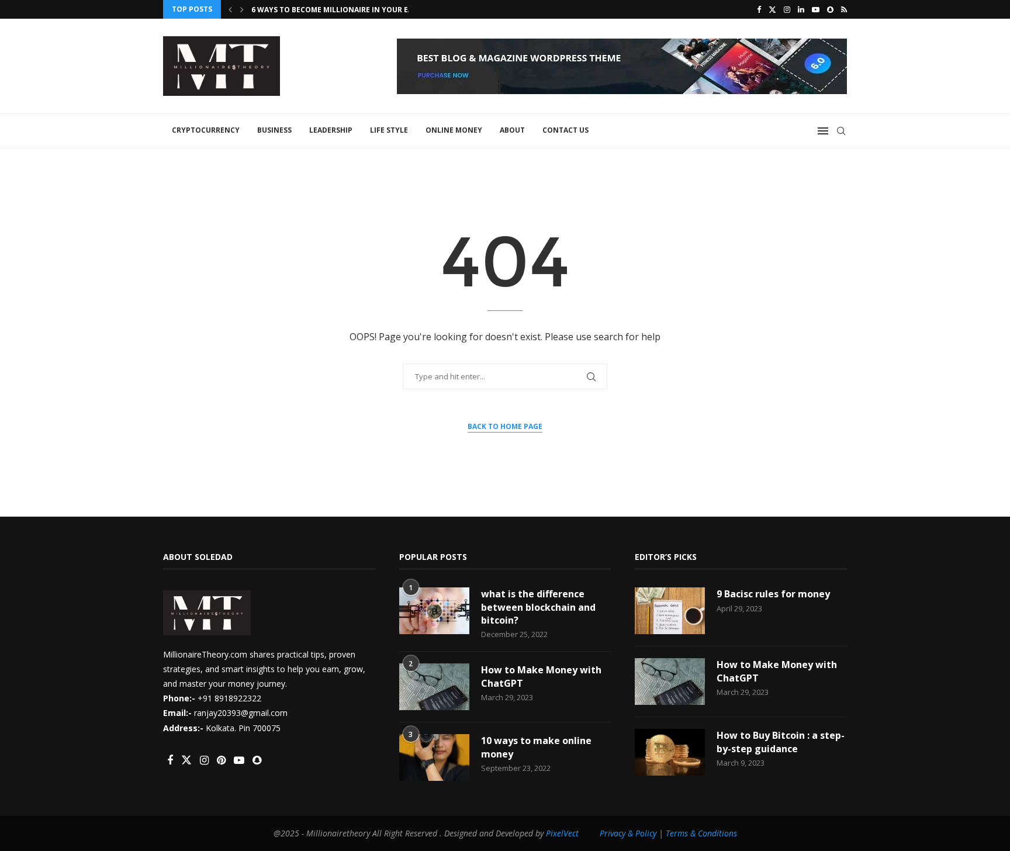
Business (274, 130)
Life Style (389, 130)
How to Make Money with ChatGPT (541, 676)
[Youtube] (815, 9)
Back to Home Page (505, 426)
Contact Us (565, 130)
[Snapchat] (830, 9)
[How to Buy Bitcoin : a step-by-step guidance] (670, 752)
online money (454, 130)
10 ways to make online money (536, 747)
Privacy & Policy (628, 833)
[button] (230, 9)
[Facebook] (759, 9)
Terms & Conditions (701, 833)
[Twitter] (772, 9)
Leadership (330, 130)
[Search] (841, 131)
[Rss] (844, 9)
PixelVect (562, 833)
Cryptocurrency (206, 130)
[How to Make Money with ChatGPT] (434, 686)
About (512, 130)
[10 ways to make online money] (434, 757)
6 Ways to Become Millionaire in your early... (342, 10)
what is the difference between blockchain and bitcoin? (538, 607)
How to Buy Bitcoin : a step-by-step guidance (781, 742)
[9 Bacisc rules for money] (670, 610)
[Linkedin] (801, 9)
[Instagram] (787, 9)
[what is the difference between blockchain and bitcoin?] (434, 610)
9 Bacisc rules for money (773, 593)
